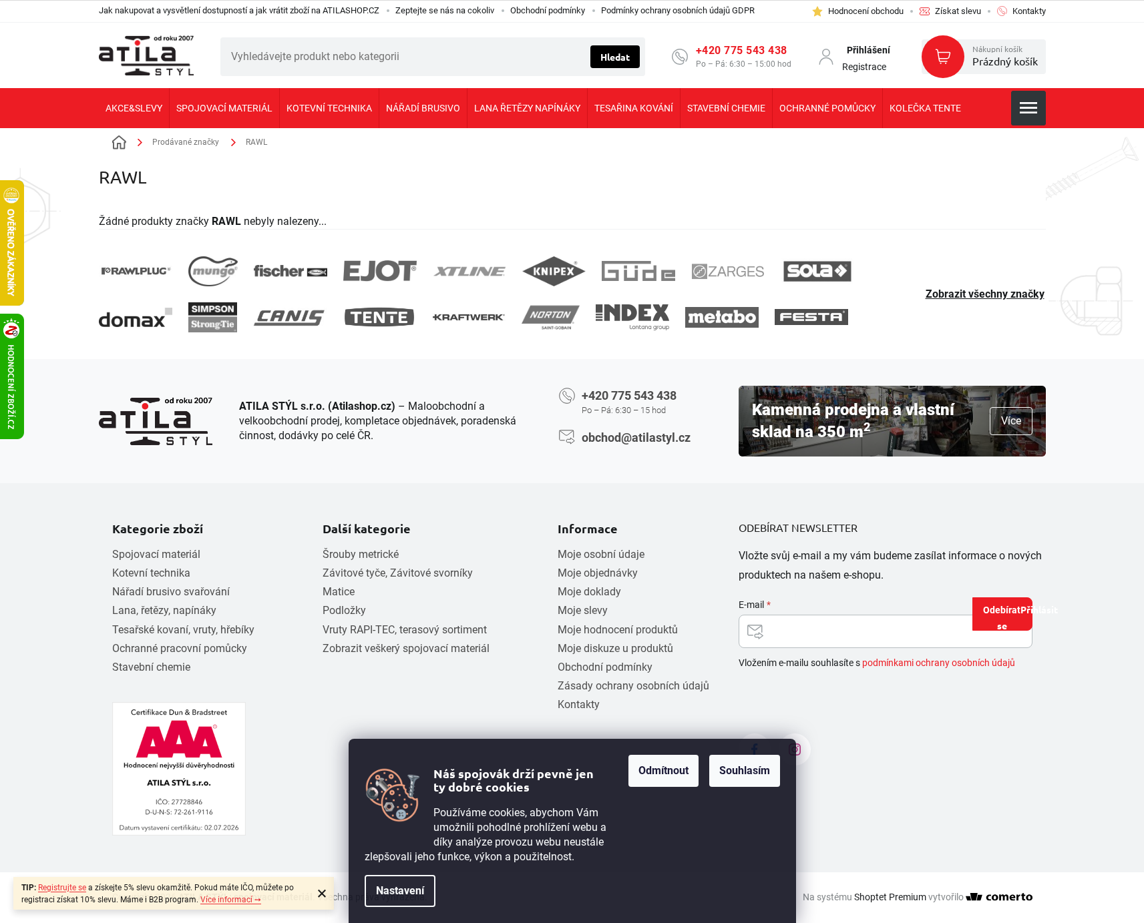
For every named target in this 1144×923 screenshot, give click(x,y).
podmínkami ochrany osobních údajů (938, 662)
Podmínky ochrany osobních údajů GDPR (678, 10)
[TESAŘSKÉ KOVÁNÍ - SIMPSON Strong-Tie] (212, 317)
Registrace (864, 66)
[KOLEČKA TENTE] (379, 317)
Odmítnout (663, 770)
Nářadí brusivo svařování (171, 591)
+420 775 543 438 (741, 50)
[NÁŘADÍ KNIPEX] (554, 271)
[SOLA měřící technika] (817, 271)
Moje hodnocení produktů (618, 629)
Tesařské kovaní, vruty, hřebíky (183, 629)
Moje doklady (589, 591)
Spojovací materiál (156, 554)
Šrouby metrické (361, 554)
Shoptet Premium (890, 897)
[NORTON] (551, 317)
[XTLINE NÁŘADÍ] (469, 271)
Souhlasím (744, 770)
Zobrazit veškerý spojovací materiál (406, 648)
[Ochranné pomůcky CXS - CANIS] (290, 317)
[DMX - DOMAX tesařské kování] (135, 317)
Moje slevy (583, 610)
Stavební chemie (151, 667)
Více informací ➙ (230, 899)
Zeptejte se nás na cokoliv (444, 10)
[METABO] (722, 317)
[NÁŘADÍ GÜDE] (638, 271)
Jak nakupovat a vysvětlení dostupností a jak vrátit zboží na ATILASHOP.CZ (239, 10)
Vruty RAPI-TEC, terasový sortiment (405, 629)
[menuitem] (134, 108)
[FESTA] (811, 317)
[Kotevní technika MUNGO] (213, 271)
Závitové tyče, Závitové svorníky (398, 573)
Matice (339, 591)
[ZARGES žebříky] (728, 271)
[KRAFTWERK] (469, 317)
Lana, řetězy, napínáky (164, 610)
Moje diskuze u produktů (615, 648)
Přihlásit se (1014, 617)
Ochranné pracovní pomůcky (179, 648)
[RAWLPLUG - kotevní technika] (135, 271)
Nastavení (400, 890)
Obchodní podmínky (547, 10)
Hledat (615, 57)
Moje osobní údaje (601, 554)
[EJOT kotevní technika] (380, 271)
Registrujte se (62, 887)
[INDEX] (632, 317)
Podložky (344, 610)
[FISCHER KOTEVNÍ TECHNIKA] (290, 271)
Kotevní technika (151, 573)
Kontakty (579, 704)
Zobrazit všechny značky (985, 294)
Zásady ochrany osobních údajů (633, 685)
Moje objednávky (598, 573)
